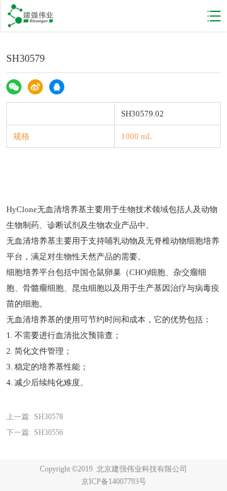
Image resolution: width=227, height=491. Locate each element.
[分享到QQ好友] (58, 88)
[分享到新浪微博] (37, 88)
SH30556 (48, 432)
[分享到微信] (15, 88)
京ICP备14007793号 (113, 481)
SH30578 (48, 416)
